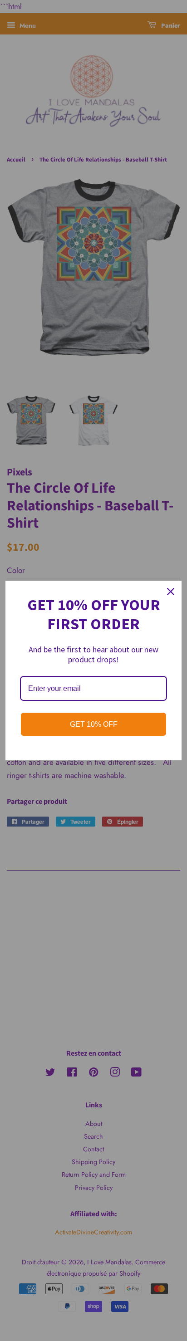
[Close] (171, 591)
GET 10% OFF (94, 724)
